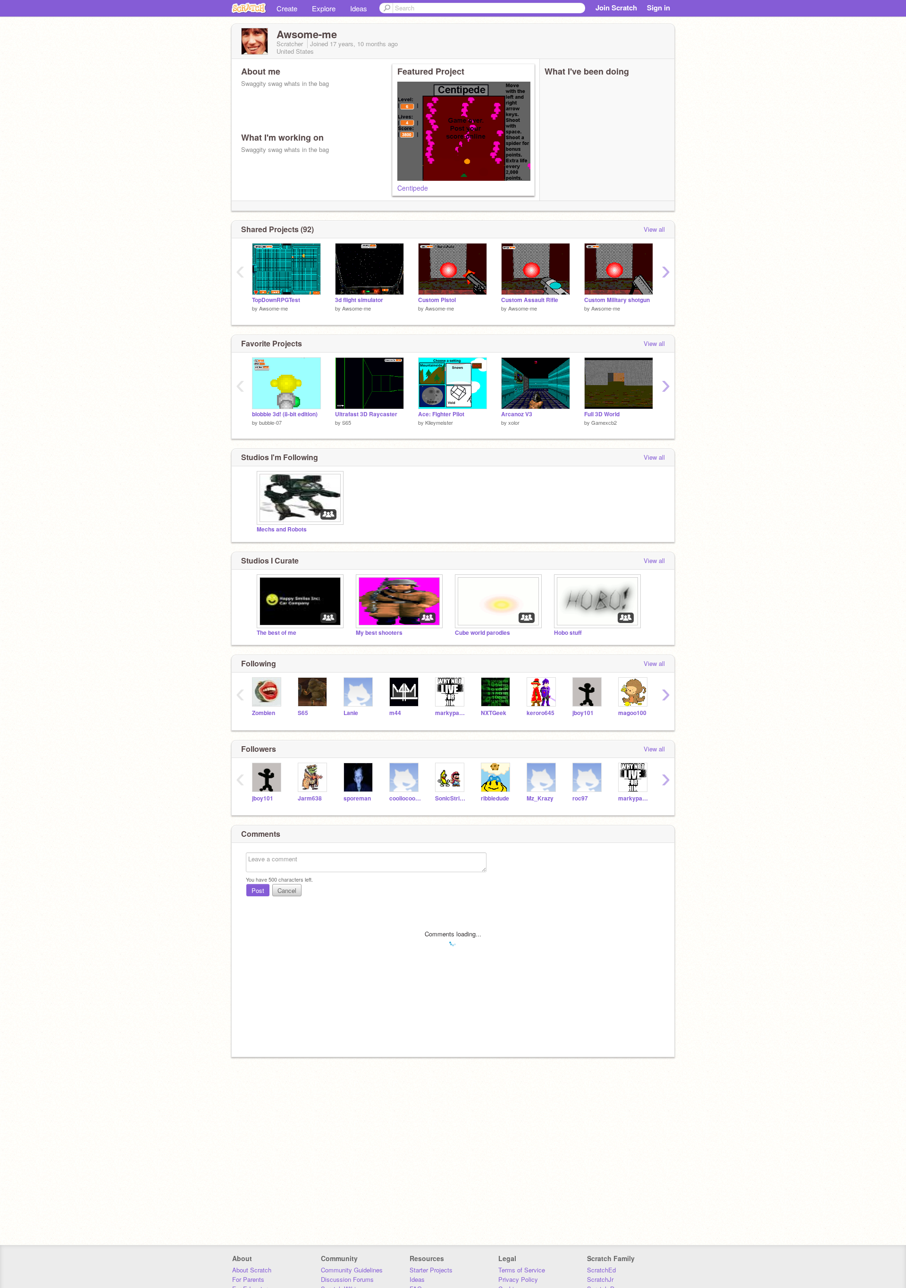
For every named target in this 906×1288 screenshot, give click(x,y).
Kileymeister (439, 422)
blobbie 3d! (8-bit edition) (285, 414)
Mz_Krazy (540, 798)
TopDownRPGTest (276, 300)
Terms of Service (521, 1269)
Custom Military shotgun (617, 300)
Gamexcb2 (604, 422)
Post (258, 890)
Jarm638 (310, 798)
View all (654, 229)
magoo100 (632, 713)
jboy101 (583, 713)
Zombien (263, 713)
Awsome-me (273, 308)
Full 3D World (602, 414)
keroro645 (540, 713)
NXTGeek (493, 713)
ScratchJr (600, 1279)
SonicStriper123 (451, 798)
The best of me (276, 633)
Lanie (351, 713)
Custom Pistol (437, 300)
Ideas (358, 8)
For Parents (248, 1279)
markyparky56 (451, 713)
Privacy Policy (518, 1279)
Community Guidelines (352, 1269)
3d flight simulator (359, 300)
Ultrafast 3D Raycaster (366, 414)
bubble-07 (270, 422)
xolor (514, 422)
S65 (346, 422)
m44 (395, 713)
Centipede (412, 188)
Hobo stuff (568, 633)
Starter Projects (431, 1269)
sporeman (357, 798)
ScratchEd (601, 1269)
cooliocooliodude (405, 798)
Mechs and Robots (282, 529)
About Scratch (251, 1269)
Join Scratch (616, 7)
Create (287, 8)
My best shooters (379, 633)
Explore (324, 8)
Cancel (286, 890)
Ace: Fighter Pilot (441, 414)
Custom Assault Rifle (529, 300)
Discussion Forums (347, 1279)
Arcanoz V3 (516, 414)
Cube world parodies (482, 633)
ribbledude (495, 798)
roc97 (580, 798)
